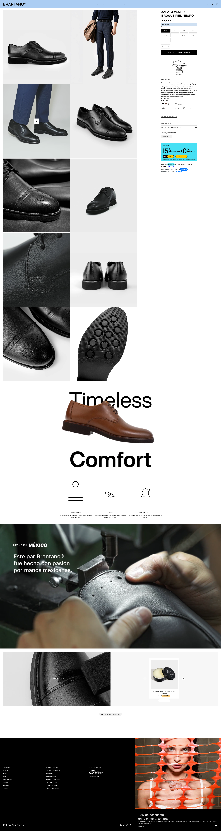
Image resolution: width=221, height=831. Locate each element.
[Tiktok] (124, 825)
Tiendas (5, 773)
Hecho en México (167, 123)
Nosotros (5, 770)
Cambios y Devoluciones (172, 128)
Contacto (5, 788)
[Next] (183, 678)
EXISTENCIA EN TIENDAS (169, 117)
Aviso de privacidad (51, 782)
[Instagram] (127, 825)
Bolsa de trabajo (7, 779)
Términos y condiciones (53, 779)
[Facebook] (121, 825)
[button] (98, 4)
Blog (4, 776)
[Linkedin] (130, 825)
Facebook (6, 785)
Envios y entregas (51, 776)
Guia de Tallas (166, 136)
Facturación (49, 773)
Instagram (6, 782)
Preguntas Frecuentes (52, 788)
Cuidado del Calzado (52, 785)
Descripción (165, 79)
